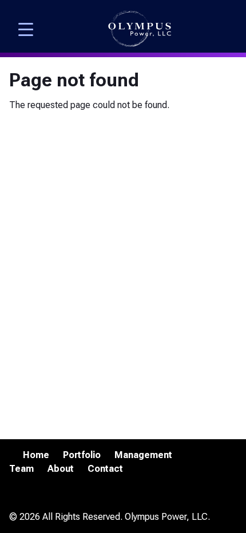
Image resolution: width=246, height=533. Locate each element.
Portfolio (82, 455)
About (60, 468)
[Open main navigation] (25, 28)
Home (36, 455)
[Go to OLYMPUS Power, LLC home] (139, 28)
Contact (105, 468)
